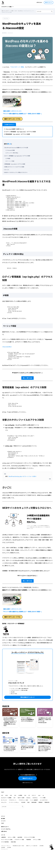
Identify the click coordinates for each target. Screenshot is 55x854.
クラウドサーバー (12, 800)
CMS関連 (20, 795)
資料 (28, 778)
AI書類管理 (3, 837)
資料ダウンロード (48, 2)
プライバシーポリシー (5, 845)
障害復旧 (40, 802)
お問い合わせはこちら (27, 782)
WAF (14, 797)
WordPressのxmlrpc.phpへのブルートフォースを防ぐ (23, 476)
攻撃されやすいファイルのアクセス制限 (14, 167)
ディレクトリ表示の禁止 (12, 153)
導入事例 (23, 802)
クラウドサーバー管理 (19, 839)
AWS (11, 795)
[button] (27, 378)
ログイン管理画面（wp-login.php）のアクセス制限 (17, 156)
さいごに (6, 169)
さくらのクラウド (44, 800)
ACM (2, 795)
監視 (28, 802)
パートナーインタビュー (14, 802)
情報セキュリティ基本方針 (31, 845)
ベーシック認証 (10, 161)
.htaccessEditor (7, 347)
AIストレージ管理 (11, 837)
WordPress (6, 18)
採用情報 (3, 847)
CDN (15, 795)
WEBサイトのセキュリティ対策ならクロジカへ (16, 172)
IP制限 (8, 158)
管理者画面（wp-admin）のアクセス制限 (14, 164)
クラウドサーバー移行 (23, 800)
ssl (43, 795)
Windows (28, 797)
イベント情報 (42, 797)
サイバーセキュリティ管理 (6, 839)
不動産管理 (28, 839)
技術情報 (41, 845)
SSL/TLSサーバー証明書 (6, 797)
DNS (25, 795)
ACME (6, 795)
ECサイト (34, 795)
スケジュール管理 (36, 839)
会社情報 (9, 847)
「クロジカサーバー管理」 (17, 67)
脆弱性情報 (34, 802)
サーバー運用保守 (34, 800)
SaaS (39, 795)
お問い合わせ (39, 2)
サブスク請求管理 (5, 842)
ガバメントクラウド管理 (29, 837)
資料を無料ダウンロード (27, 697)
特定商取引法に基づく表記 (18, 845)
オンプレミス (4, 800)
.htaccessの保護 (10, 150)
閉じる (9, 144)
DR (29, 795)
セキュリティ (4, 802)
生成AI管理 (20, 837)
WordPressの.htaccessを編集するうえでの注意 (16, 147)
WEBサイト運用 (21, 797)
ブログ (2, 792)
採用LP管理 (13, 842)
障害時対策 (47, 802)
